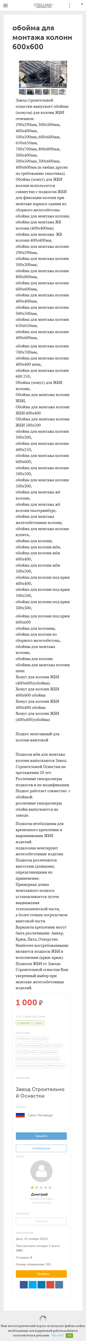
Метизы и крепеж (48, 1059)
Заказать (41, 1136)
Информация (25, 1233)
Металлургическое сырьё (32, 1038)
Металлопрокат (26, 1059)
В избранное (41, 1148)
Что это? (58, 1335)
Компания (23, 1078)
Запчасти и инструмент (31, 1065)
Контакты (22, 1214)
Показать (41, 1221)
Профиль (42, 1273)
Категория (23, 1033)
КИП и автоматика (28, 1045)
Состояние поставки (30, 1017)
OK (69, 1335)
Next (59, 78)
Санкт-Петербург (40, 1115)
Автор (20, 1156)
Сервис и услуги (51, 1045)
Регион (21, 1107)
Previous (26, 78)
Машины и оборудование (41, 1052)
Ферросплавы (56, 1065)
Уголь (20, 1052)
